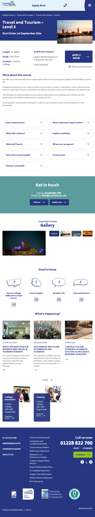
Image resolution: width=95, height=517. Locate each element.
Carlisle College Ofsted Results (39, 462)
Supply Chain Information (41, 474)
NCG (91, 508)
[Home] (9, 5)
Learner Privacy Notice (39, 447)
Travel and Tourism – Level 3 (48, 15)
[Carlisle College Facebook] (82, 463)
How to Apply (36, 293)
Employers (80, 454)
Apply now (57, 202)
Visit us (37, 202)
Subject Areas (8, 15)
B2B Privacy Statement (39, 451)
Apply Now (39, 5)
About (28, 510)
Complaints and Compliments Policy (38, 442)
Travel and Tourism (25, 15)
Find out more (8, 417)
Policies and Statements (40, 437)
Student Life (59, 293)
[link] (65, 5)
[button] (24, 122)
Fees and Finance (81, 293)
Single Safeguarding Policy (41, 467)
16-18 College (9, 438)
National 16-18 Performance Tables (38, 456)
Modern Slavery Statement (41, 478)
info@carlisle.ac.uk (54, 195)
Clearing (40, 397)
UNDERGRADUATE (11, 443)
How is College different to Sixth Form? (14, 295)
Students (88, 448)
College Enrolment (10, 398)
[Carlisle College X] (86, 463)
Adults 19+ (8, 455)
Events (45, 380)
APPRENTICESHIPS (11, 449)
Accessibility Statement (40, 470)
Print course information (82, 66)
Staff (76, 448)
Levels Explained (41, 64)
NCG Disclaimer (36, 481)
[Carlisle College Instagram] (91, 463)
